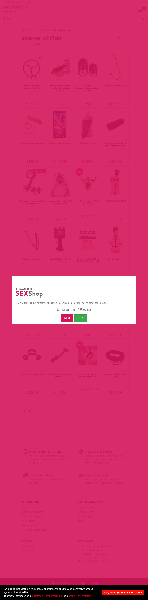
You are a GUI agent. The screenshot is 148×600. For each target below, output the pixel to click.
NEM (67, 318)
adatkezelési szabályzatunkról (47, 596)
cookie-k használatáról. (80, 596)
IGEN (81, 318)
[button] (93, 596)
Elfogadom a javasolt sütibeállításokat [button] (123, 592)
